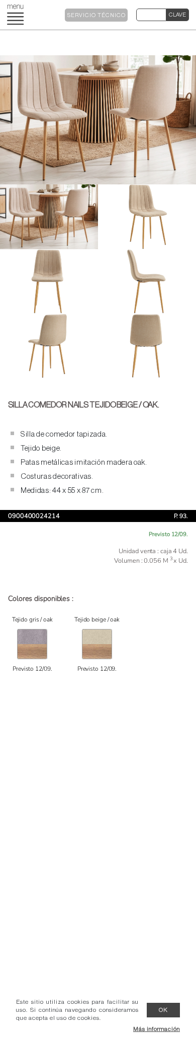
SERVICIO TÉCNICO (96, 15)
